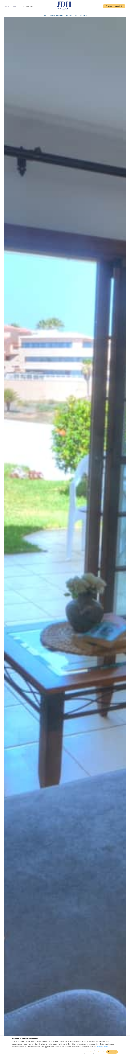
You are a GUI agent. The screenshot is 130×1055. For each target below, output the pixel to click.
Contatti (69, 15)
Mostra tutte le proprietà (114, 6)
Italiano (6, 6)
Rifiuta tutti (100, 1052)
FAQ (76, 15)
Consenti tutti (112, 1052)
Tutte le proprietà (56, 15)
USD (14, 6)
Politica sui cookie (102, 1047)
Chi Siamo (83, 15)
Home (44, 15)
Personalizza (89, 1052)
